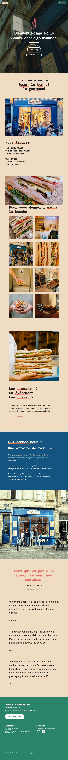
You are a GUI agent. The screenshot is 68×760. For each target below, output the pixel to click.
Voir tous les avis (32, 589)
